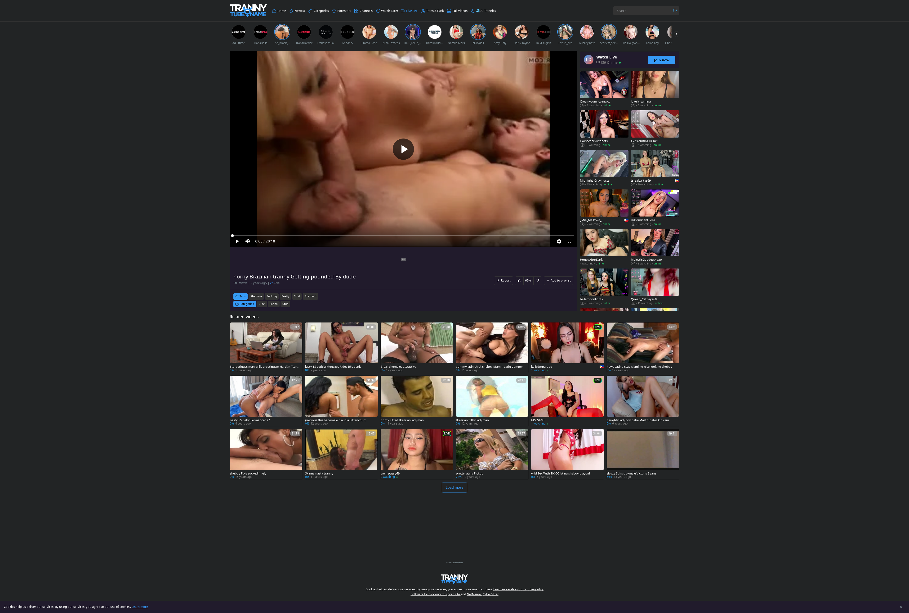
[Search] (675, 11)
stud (297, 296)
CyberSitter (491, 594)
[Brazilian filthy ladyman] (492, 401)
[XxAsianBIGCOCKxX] (655, 129)
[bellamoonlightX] (604, 287)
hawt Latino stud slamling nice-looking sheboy (639, 366)
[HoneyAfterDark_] (604, 247)
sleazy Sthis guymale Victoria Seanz (631, 473)
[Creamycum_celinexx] (604, 89)
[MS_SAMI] (567, 401)
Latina (274, 304)
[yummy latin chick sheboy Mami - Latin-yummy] (492, 347)
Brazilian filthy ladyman (472, 420)
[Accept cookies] (901, 607)
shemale (256, 296)
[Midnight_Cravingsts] (604, 168)
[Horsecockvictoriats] (604, 129)
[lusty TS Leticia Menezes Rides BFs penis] (341, 347)
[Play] (403, 149)
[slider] (403, 235)
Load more (454, 487)
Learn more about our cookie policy (518, 589)
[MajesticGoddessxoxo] (655, 247)
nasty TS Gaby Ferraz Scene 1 (250, 420)
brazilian (310, 296)
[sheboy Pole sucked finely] (266, 454)
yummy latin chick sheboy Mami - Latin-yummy (489, 366)
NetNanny (474, 594)
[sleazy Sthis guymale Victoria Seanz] (643, 454)
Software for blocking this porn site (436, 594)
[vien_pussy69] (417, 454)
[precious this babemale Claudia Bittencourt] (341, 401)
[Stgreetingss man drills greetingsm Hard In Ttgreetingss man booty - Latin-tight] (266, 347)
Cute (262, 304)
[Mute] (247, 241)
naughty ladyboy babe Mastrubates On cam (638, 420)
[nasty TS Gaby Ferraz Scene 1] (266, 401)
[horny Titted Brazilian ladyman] (417, 401)
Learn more (140, 606)
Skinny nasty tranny (319, 473)
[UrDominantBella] (655, 208)
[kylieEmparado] (567, 347)
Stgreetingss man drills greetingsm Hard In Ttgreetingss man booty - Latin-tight (265, 366)
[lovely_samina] (655, 89)
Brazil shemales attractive (398, 366)
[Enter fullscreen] (569, 241)
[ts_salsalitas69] (655, 168)
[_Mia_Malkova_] (604, 208)
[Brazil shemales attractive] (417, 347)
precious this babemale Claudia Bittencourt (335, 420)
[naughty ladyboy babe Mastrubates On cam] (643, 401)
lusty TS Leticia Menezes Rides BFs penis (333, 366)
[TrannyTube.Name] (248, 10)
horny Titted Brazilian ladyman (402, 420)
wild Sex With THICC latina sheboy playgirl (560, 473)
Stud (285, 304)
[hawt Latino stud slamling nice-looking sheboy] (643, 347)
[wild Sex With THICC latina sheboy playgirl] (567, 454)
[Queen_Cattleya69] (655, 287)
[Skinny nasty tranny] (341, 454)
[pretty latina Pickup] (492, 454)
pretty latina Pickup (469, 473)
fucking (272, 296)
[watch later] (235, 328)
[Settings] (559, 241)
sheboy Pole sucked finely (248, 473)
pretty (285, 296)
